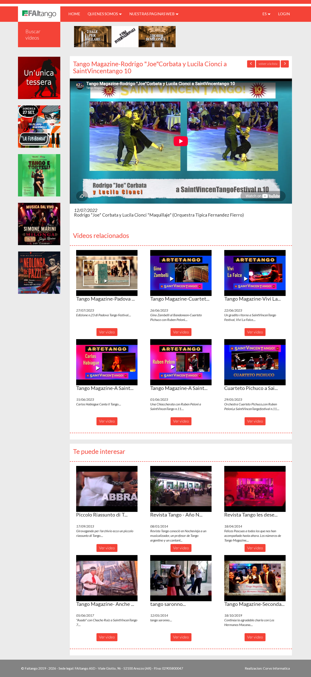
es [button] (264, 13)
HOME (75, 13)
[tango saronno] (181, 578)
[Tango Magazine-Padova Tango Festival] (107, 273)
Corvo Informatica (276, 668)
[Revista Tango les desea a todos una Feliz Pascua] (255, 489)
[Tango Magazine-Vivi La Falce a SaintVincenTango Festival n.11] (255, 273)
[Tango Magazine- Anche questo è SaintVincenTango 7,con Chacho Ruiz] (107, 578)
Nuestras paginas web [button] (152, 13)
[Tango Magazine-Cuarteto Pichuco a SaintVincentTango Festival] (181, 273)
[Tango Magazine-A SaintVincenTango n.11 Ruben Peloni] (181, 362)
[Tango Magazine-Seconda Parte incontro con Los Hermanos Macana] (255, 578)
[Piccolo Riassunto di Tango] (107, 489)
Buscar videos (33, 34)
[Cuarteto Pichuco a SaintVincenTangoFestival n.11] (255, 362)
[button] (107, 273)
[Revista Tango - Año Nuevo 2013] (181, 489)
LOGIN (284, 13)
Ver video (107, 332)
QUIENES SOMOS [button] (103, 13)
